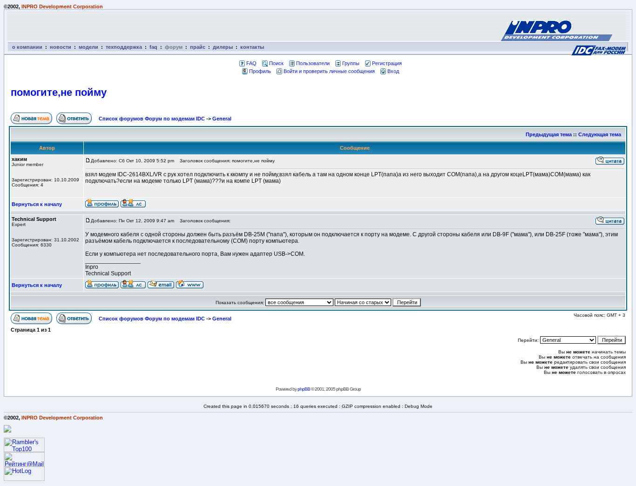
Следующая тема (599, 134)
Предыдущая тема (549, 134)
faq (153, 47)
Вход (393, 71)
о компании (27, 47)
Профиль (260, 71)
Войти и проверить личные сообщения (329, 71)
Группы (350, 63)
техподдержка (124, 47)
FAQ (251, 63)
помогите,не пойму (59, 92)
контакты (252, 47)
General (221, 118)
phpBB (304, 389)
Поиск (276, 63)
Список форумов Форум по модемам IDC (152, 118)
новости (60, 47)
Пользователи (313, 63)
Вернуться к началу (37, 204)
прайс (197, 47)
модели (88, 47)
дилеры (223, 47)
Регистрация (387, 63)
